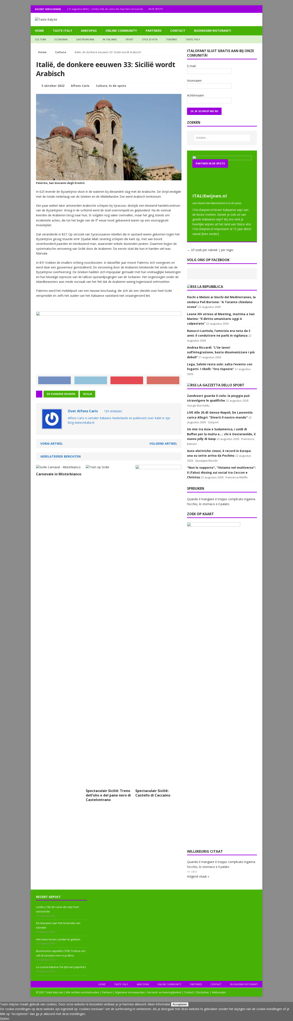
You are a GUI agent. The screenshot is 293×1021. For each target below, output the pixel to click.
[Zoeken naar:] (222, 138)
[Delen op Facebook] (54, 380)
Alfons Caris (80, 86)
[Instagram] (250, 9)
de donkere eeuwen (61, 394)
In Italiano (110, 39)
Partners (154, 31)
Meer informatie (159, 1004)
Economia (61, 39)
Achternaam (195, 95)
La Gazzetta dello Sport (220, 385)
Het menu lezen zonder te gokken (58, 939)
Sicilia (87, 394)
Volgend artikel (163, 443)
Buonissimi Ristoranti (212, 31)
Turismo (171, 39)
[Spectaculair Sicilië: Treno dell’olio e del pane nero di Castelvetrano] (121, 784)
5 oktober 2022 (53, 86)
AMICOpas (89, 31)
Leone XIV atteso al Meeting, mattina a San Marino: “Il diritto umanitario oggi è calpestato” (221, 319)
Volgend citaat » (198, 876)
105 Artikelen (113, 411)
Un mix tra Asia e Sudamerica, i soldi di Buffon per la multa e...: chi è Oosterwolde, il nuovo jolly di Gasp (221, 434)
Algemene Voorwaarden (130, 992)
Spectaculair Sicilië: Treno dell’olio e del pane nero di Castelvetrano (108, 795)
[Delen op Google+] (163, 380)
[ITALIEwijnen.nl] (222, 189)
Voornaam (194, 80)
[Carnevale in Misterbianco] (58, 467)
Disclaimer (202, 992)
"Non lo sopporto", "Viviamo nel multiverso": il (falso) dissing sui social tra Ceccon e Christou (221, 472)
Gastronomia (85, 39)
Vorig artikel (51, 443)
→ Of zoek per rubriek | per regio (210, 250)
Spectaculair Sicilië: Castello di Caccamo (152, 793)
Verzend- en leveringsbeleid (164, 992)
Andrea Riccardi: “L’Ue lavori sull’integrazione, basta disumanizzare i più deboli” (221, 352)
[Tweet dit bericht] (90, 380)
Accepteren (180, 1004)
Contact (177, 31)
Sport (129, 39)
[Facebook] (242, 9)
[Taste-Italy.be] (146, 19)
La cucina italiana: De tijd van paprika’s (61, 967)
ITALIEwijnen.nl (209, 196)
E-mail (191, 66)
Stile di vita (149, 39)
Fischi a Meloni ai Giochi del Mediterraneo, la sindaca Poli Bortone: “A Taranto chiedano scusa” (221, 302)
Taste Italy (62, 31)
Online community (121, 31)
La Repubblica (210, 286)
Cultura (40, 39)
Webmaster (219, 992)
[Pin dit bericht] (126, 380)
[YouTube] (258, 9)
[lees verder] (210, 234)
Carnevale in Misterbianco (58, 474)
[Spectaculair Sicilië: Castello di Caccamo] (158, 784)
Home (39, 31)
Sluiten (4, 1018)
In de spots (117, 86)
